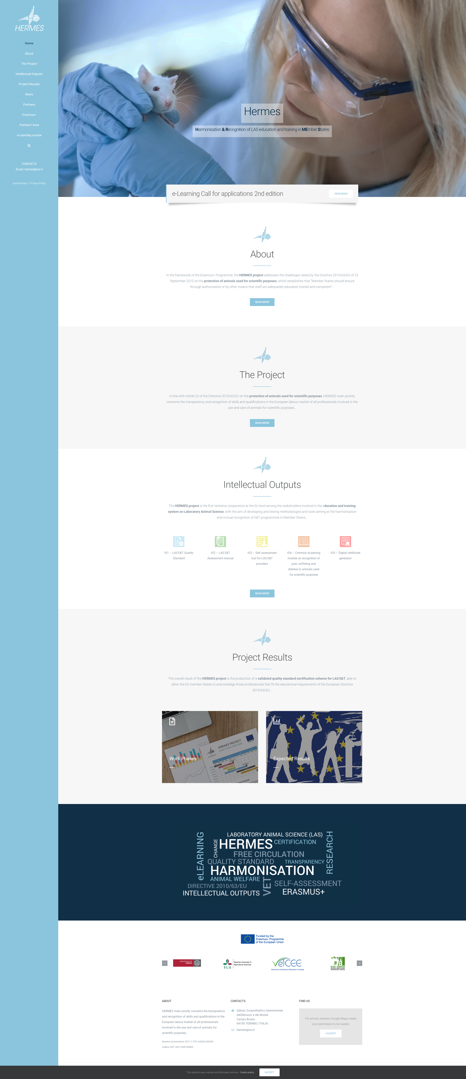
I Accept (330, 1033)
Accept (269, 1072)
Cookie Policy (20, 183)
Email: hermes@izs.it (29, 169)
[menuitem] (29, 43)
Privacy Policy (38, 183)
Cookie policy (247, 1072)
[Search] (29, 145)
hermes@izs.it (246, 1030)
